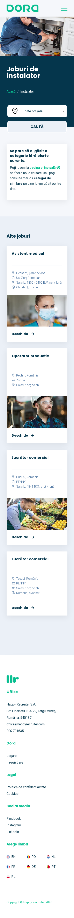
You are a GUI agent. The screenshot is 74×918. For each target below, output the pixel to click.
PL (13, 877)
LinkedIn (13, 832)
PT (53, 867)
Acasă (11, 92)
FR (13, 867)
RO (33, 857)
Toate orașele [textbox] (33, 111)
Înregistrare (15, 762)
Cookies (12, 794)
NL (53, 857)
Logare (12, 756)
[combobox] (43, 111)
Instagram (14, 825)
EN (13, 857)
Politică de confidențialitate (26, 787)
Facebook (14, 819)
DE (33, 867)
